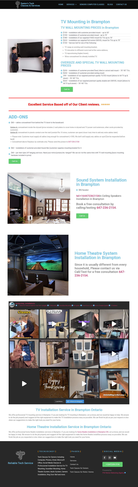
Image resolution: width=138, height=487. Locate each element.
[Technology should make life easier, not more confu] (24, 323)
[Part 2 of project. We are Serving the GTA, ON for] (84, 323)
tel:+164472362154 (87, 195)
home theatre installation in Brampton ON (93, 432)
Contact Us (121, 4)
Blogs (110, 4)
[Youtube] (115, 458)
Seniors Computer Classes (92, 4)
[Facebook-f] (104, 458)
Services (70, 4)
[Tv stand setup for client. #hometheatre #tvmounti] (84, 383)
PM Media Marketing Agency (113, 473)
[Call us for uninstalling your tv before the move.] (114, 383)
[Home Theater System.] (24, 383)
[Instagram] (110, 458)
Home (60, 4)
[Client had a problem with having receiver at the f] (114, 323)
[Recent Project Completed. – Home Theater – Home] (24, 353)
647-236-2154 (73, 142)
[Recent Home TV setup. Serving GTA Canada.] (114, 353)
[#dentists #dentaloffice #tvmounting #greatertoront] (54, 323)
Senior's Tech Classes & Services (30, 4)
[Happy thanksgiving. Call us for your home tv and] (54, 383)
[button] (67, 89)
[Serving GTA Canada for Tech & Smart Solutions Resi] (84, 353)
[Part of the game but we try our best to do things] (54, 353)
